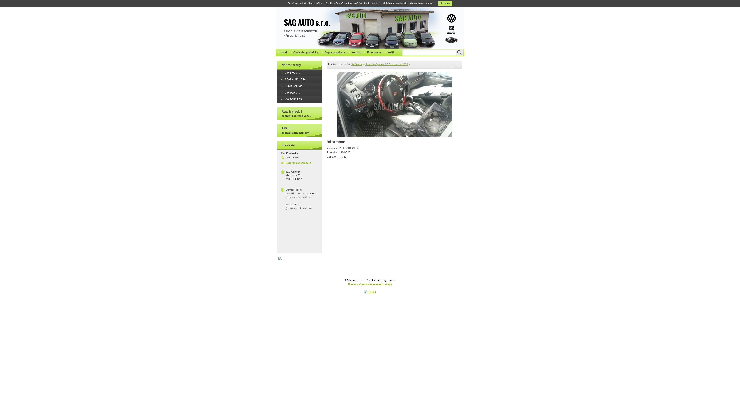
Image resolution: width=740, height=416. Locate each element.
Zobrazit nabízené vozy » (296, 115)
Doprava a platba (335, 52)
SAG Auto (356, 64)
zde (432, 3)
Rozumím (445, 3)
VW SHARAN (292, 72)
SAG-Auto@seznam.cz (298, 163)
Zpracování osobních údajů (375, 284)
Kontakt (356, 52)
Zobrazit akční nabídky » (296, 132)
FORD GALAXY (294, 86)
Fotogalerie (374, 52)
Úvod (284, 52)
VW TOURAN (292, 92)
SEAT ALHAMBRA (295, 79)
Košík (391, 52)
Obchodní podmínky (305, 52)
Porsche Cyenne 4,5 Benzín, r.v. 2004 (386, 64)
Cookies (353, 284)
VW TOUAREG (293, 99)
